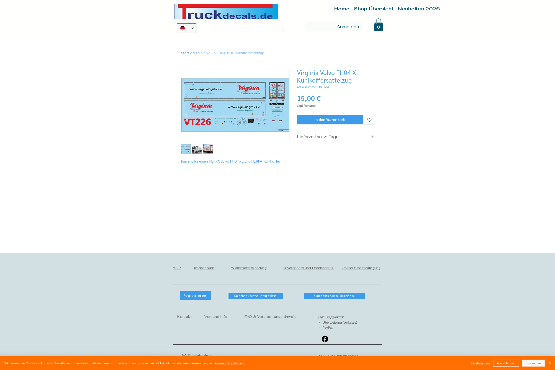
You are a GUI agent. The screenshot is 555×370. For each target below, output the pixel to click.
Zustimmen (533, 363)
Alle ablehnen (506, 363)
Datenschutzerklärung (229, 363)
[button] (378, 24)
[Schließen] (549, 363)
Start (185, 53)
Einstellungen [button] (480, 363)
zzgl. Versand (306, 106)
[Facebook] (325, 339)
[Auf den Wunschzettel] (369, 120)
